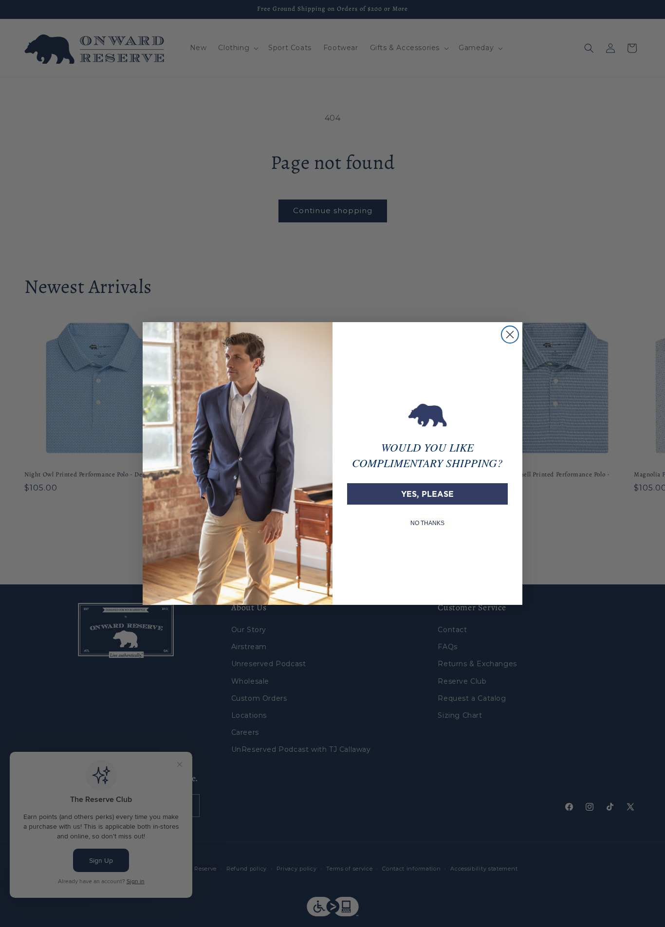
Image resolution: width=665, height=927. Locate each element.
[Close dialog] (509, 334)
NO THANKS (427, 523)
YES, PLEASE (427, 494)
